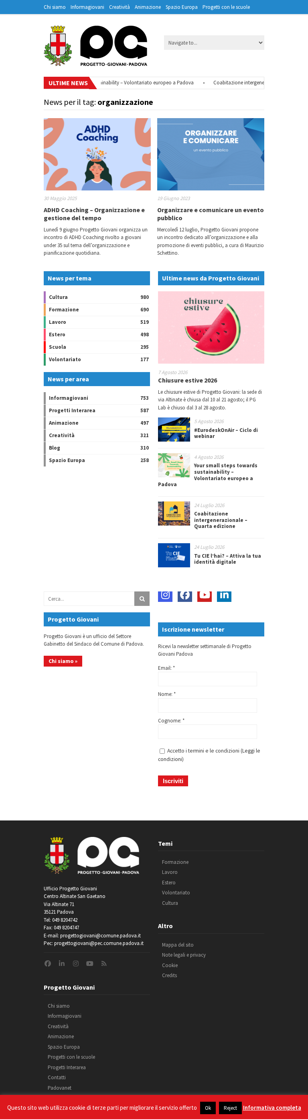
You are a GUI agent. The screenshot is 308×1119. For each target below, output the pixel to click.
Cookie (170, 965)
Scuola (57, 347)
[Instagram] (165, 594)
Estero (57, 334)
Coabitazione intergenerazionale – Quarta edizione (220, 520)
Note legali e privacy (184, 954)
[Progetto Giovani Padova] (95, 62)
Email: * (166, 668)
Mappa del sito (178, 944)
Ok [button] (208, 1108)
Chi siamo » (63, 661)
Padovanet (59, 1087)
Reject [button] (230, 1108)
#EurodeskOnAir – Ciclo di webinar (226, 433)
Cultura (58, 297)
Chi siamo (55, 7)
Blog (54, 447)
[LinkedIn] (224, 594)
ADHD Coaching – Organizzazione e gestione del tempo (94, 213)
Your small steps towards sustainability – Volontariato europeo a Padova (103, 82)
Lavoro (57, 322)
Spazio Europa (182, 7)
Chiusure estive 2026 (187, 380)
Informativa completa (272, 1107)
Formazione (64, 309)
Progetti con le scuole (226, 7)
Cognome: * (171, 720)
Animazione (148, 7)
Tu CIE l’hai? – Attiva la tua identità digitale (227, 559)
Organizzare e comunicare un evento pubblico (210, 213)
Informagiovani (87, 7)
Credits (169, 975)
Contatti (57, 1077)
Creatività (119, 7)
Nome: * (167, 694)
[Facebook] (185, 594)
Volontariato (65, 359)
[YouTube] (204, 594)
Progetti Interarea (72, 410)
